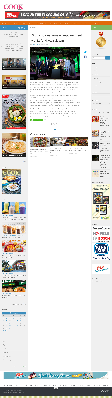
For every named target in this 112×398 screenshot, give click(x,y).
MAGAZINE (97, 23)
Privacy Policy (97, 82)
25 (13, 326)
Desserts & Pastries (6, 235)
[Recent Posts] (94, 112)
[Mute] (21, 155)
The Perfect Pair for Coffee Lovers (11, 237)
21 (24, 323)
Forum (95, 86)
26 (17, 326)
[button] (14, 145)
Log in (4, 348)
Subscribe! (96, 78)
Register (5, 345)
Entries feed (6, 352)
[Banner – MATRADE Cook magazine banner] (57, 15)
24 (10, 326)
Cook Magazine (36, 44)
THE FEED (73, 23)
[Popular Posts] (99, 112)
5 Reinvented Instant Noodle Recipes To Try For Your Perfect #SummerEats (39, 152)
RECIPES (42, 23)
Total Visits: (95, 281)
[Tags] (108, 112)
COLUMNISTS (16, 23)
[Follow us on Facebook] (19, 28)
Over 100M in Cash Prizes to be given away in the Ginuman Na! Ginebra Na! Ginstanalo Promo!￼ (104, 122)
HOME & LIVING (58, 23)
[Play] (4, 155)
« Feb (3, 330)
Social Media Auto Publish (50, 397)
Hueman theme (21, 392)
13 (20, 321)
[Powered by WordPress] (8, 392)
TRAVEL (50, 23)
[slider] (12, 155)
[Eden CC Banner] (56, 379)
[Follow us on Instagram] (24, 28)
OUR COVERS (88, 23)
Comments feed (7, 356)
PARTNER (66, 23)
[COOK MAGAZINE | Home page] (13, 7)
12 (17, 321)
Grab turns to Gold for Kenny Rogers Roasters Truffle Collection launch (14, 276)
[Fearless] (14, 128)
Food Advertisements (16, 162)
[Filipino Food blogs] (101, 49)
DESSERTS (35, 23)
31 (10, 328)
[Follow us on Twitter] (22, 28)
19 (17, 323)
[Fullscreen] (24, 155)
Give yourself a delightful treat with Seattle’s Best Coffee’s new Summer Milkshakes (14, 218)
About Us (96, 71)
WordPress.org (7, 360)
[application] (14, 145)
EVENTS (81, 23)
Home (95, 67)
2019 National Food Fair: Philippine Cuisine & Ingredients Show (58, 150)
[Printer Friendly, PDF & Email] (36, 120)
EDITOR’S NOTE (6, 23)
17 (10, 323)
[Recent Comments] (103, 112)
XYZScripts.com (63, 397)
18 (13, 323)
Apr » (6, 330)
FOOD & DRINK (26, 23)
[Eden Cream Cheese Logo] (101, 273)
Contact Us (96, 74)
